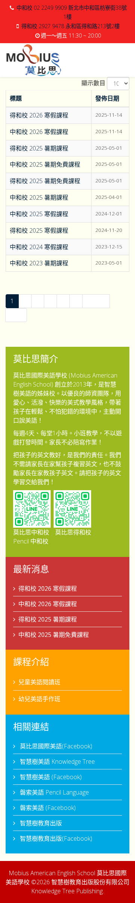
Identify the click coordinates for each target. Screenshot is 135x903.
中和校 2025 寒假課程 (39, 214)
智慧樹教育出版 (40, 823)
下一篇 (96, 301)
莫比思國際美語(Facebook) (55, 746)
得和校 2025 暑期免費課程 (45, 181)
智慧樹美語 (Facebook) (50, 777)
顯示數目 (93, 83)
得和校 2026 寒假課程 (39, 115)
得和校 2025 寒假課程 (39, 230)
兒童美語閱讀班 (39, 682)
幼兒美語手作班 (39, 699)
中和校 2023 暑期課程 (39, 263)
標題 (16, 98)
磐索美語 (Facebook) (47, 808)
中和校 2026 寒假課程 (39, 132)
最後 (16, 315)
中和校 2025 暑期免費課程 (45, 164)
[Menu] (126, 59)
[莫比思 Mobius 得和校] (72, 509)
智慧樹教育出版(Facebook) (55, 838)
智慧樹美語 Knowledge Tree (56, 761)
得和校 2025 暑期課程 (39, 148)
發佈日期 (107, 98)
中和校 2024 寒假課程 (39, 247)
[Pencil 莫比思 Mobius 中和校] (32, 509)
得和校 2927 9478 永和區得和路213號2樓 (70, 26)
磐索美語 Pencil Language (53, 792)
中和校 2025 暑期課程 (39, 197)
